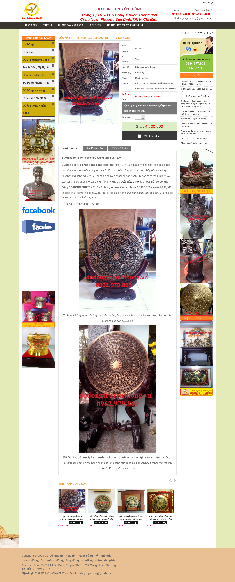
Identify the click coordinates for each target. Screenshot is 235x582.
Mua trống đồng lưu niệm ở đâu (195, 143)
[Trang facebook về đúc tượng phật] (38, 219)
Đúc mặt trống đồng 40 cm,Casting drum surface (72, 517)
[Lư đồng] (196, 238)
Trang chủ (185, 32)
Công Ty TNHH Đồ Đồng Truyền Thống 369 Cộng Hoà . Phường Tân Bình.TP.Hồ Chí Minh (119, 17)
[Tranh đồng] (196, 320)
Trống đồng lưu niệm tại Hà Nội (194, 138)
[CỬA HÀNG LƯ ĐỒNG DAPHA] (38, 163)
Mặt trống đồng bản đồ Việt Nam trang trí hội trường (131, 517)
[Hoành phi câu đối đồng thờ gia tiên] (196, 365)
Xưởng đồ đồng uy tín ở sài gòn (195, 119)
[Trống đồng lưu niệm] (38, 326)
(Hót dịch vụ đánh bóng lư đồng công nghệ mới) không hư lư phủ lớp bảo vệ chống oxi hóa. (195, 104)
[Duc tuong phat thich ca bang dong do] (196, 193)
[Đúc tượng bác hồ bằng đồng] (38, 200)
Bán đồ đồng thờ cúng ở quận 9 (195, 96)
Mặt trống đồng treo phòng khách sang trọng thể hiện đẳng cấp (102, 519)
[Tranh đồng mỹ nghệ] (196, 282)
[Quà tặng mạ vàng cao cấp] (38, 368)
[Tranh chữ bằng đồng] (196, 395)
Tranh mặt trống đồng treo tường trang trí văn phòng (160, 517)
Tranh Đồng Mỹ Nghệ (204, 32)
